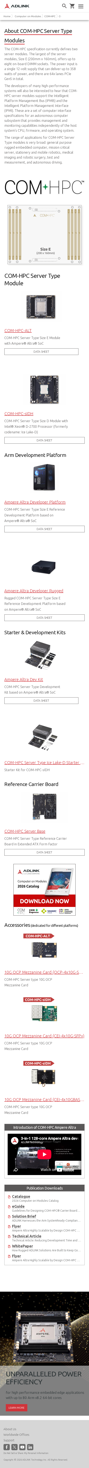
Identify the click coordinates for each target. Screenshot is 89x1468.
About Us (10, 1429)
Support (9, 1440)
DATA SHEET (41, 351)
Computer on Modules (28, 16)
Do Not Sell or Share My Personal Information (26, 1453)
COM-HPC (49, 16)
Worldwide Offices (16, 1434)
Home (7, 16)
